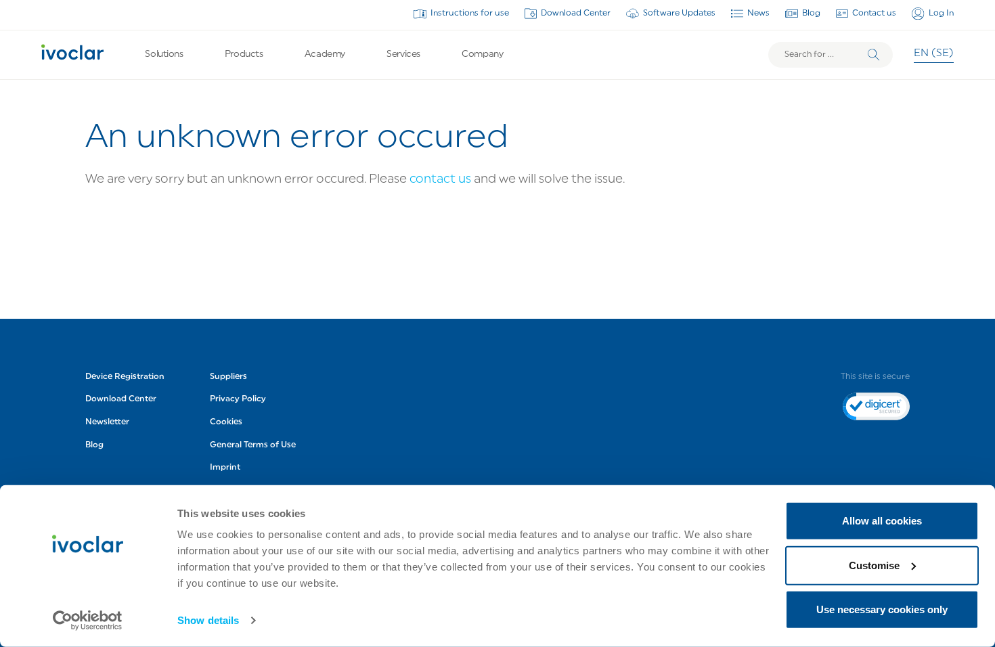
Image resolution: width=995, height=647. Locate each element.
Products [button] (244, 54)
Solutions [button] (164, 54)
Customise (874, 565)
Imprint (225, 468)
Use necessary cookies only (882, 609)
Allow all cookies (882, 521)
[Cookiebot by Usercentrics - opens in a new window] (87, 620)
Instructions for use (469, 13)
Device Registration (124, 377)
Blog (811, 13)
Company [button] (482, 54)
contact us (440, 179)
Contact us (874, 13)
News (758, 13)
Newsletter (107, 422)
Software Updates (679, 13)
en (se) (934, 54)
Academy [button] (325, 54)
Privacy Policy (238, 399)
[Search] (874, 55)
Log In (941, 13)
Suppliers (228, 377)
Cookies (226, 422)
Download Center (576, 13)
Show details (208, 620)
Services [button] (403, 54)
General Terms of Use (253, 445)
